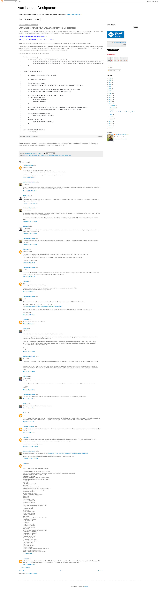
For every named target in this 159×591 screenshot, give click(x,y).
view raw (100, 136)
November (113, 105)
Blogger (86, 586)
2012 (110, 123)
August (112, 110)
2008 (110, 128)
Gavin (24, 413)
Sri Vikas (25, 328)
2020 (110, 91)
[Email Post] (44, 153)
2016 (110, 99)
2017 (110, 97)
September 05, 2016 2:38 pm (30, 458)
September (113, 107)
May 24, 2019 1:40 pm (28, 553)
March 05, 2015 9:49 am (29, 262)
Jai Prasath (26, 196)
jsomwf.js (22, 136)
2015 (110, 101)
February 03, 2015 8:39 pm (30, 221)
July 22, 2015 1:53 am (28, 421)
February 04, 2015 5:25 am (30, 233)
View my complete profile (120, 139)
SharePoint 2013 (44, 155)
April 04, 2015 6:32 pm (28, 314)
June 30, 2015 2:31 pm (29, 351)
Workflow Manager (61, 155)
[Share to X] (50, 153)
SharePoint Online (53, 155)
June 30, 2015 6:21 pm (29, 389)
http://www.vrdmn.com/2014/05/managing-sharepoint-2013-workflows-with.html (42, 306)
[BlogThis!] (49, 153)
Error (24, 463)
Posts (110, 67)
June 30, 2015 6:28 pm (29, 408)
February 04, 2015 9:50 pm (30, 244)
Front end (37, 19)
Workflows (68, 155)
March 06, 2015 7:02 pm (29, 276)
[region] (61, 95)
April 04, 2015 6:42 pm (28, 324)
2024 (110, 82)
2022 (110, 86)
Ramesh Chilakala (28, 165)
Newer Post (22, 571)
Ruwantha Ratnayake (28, 426)
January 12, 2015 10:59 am (30, 191)
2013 (110, 121)
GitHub (36, 136)
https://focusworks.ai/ (74, 15)
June (111, 114)
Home (20, 19)
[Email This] (47, 153)
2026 (110, 78)
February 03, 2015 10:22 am (30, 203)
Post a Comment (25, 567)
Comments (112, 70)
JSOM (38, 155)
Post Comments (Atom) (31, 573)
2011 (110, 126)
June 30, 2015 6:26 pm (29, 399)
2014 (110, 104)
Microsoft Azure (28, 19)
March (111, 119)
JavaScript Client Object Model (30, 155)
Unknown (25, 249)
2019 (110, 93)
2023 (110, 84)
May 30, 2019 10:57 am (29, 564)
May (111, 116)
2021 (110, 88)
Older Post (100, 571)
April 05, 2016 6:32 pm (28, 432)
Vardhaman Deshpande (37, 8)
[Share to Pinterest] (54, 153)
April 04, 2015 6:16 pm (28, 291)
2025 (110, 80)
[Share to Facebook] (52, 153)
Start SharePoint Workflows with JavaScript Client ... (123, 112)
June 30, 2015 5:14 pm (29, 371)
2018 (110, 95)
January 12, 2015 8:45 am (29, 177)
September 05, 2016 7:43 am (30, 446)
